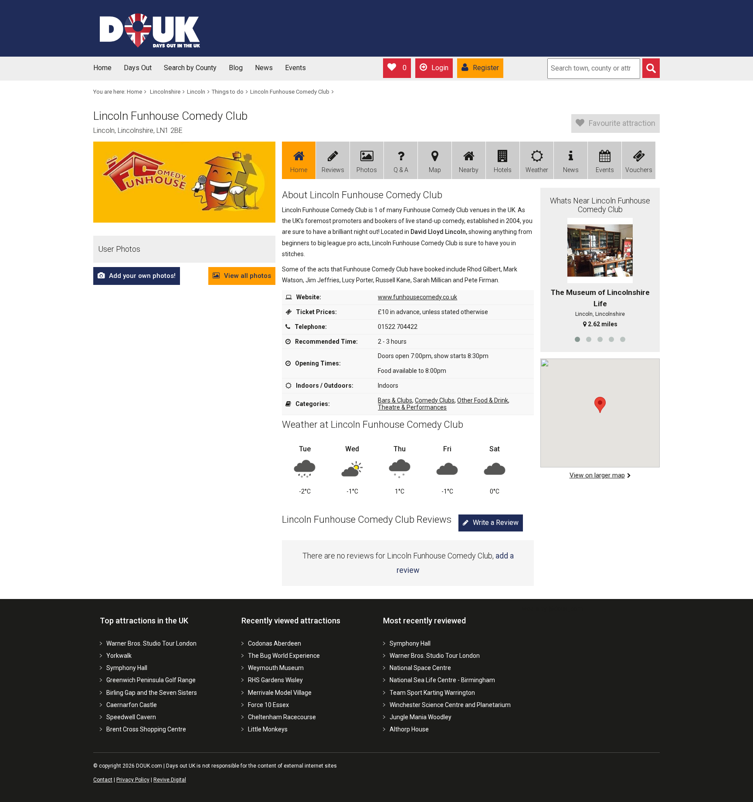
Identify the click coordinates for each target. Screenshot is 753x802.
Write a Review (496, 522)
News (264, 68)
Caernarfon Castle (131, 704)
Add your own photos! (142, 276)
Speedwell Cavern (131, 717)
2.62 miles (602, 324)
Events (295, 68)
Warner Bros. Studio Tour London (151, 643)
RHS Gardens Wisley (275, 680)
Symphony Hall (126, 667)
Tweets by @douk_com (550, 608)
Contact (102, 780)
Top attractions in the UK (144, 620)
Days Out (138, 68)
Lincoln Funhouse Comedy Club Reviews (366, 519)
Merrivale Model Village (280, 692)
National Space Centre (420, 667)
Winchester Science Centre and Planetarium (450, 704)
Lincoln (196, 91)
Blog (236, 68)
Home (102, 68)
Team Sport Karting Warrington (432, 692)
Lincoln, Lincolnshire (600, 314)
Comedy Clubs (435, 400)
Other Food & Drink (482, 400)
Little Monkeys (268, 729)
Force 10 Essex (268, 704)
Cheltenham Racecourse (282, 717)
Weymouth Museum (276, 667)
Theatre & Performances (412, 407)
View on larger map (597, 475)
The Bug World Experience (284, 655)
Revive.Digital (169, 780)
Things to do (228, 91)
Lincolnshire (165, 91)
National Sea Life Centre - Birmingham (442, 680)
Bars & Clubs (395, 400)
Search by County (190, 68)
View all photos (247, 276)
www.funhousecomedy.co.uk (417, 297)
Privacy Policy (132, 780)
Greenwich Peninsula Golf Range (151, 680)
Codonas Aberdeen (274, 643)
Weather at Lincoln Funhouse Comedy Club (372, 424)
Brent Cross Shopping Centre (146, 729)
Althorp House (409, 729)
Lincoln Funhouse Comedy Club (289, 91)
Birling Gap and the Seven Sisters (151, 692)
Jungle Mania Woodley (420, 717)
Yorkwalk (119, 655)
